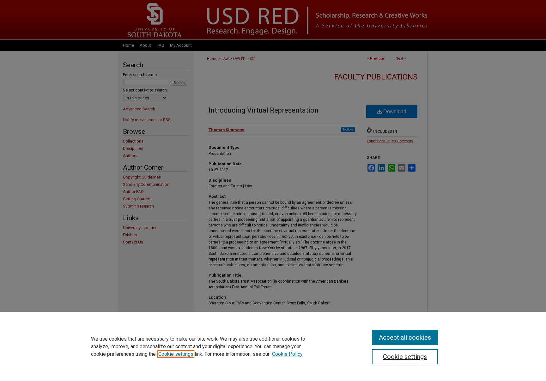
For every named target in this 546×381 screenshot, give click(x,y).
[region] (273, 346)
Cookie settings (175, 354)
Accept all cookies (405, 337)
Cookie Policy (287, 354)
